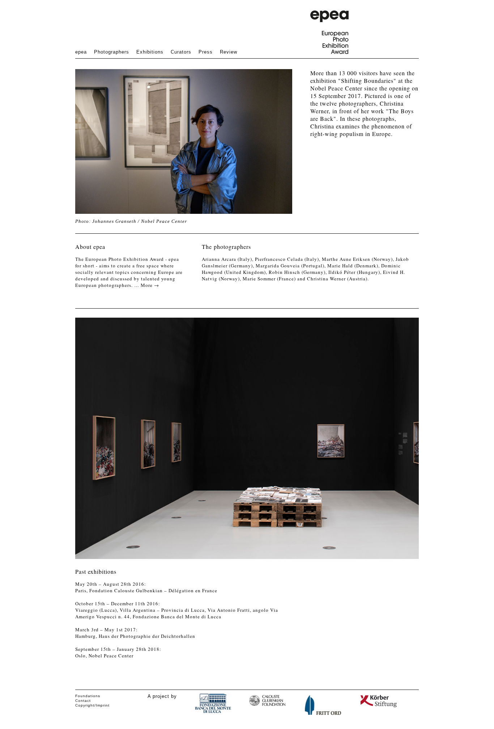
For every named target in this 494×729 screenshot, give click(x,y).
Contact (83, 701)
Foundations (87, 696)
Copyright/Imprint (92, 705)
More (150, 285)
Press (206, 52)
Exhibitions (149, 52)
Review (228, 52)
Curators (181, 52)
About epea (90, 246)
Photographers (111, 52)
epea (81, 52)
